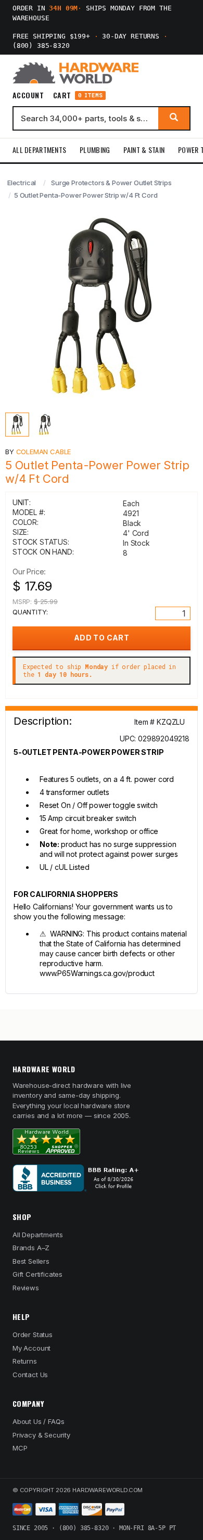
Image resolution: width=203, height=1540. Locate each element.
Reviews (25, 1288)
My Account (31, 1348)
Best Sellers (30, 1261)
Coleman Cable (43, 451)
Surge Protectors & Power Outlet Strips (111, 182)
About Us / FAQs (38, 1421)
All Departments (39, 149)
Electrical (21, 182)
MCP (20, 1448)
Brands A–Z (30, 1247)
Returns (24, 1361)
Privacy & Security (41, 1435)
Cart (78, 95)
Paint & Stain (143, 149)
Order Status (32, 1334)
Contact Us (30, 1374)
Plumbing (95, 149)
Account (28, 95)
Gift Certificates (37, 1274)
